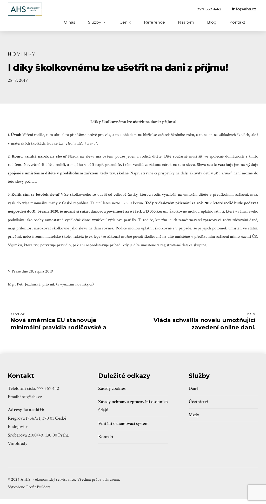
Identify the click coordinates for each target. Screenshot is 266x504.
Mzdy (194, 415)
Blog (211, 22)
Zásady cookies (111, 388)
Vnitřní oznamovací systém (123, 423)
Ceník (125, 22)
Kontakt (237, 22)
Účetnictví (198, 402)
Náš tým (186, 22)
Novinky (22, 54)
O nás (69, 22)
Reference (154, 22)
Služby (94, 22)
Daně (193, 388)
